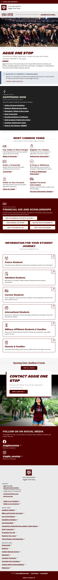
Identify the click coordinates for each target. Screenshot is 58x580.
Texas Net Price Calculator (11, 561)
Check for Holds (9, 189)
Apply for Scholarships (42, 227)
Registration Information (39, 156)
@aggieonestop (11, 445)
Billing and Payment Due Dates (12, 513)
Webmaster (6, 568)
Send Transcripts (10, 114)
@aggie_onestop (11, 456)
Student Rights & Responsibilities (13, 564)
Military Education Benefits (43, 222)
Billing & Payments (10, 156)
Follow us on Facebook (10, 501)
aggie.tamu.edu (8, 496)
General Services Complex (11, 488)
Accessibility (44, 573)
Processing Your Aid (8, 532)
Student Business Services (10, 552)
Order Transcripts (8, 529)
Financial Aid (6, 545)
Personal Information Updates (41, 191)
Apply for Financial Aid (15, 227)
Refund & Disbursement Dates (15, 108)
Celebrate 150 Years (48, 14)
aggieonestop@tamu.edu (10, 494)
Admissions (5, 555)
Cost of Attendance (8, 516)
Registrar (5, 548)
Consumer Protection (9, 558)
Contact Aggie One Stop (14, 81)
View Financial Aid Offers (15, 222)
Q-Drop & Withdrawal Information (38, 173)
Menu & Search (28, 577)
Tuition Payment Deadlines (14, 105)
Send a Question (18, 391)
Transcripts (7, 171)
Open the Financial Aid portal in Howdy (19, 218)
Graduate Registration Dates (15, 123)
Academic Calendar (8, 510)
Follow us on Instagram (11, 504)
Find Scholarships (7, 523)
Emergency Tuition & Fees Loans (16, 111)
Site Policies (35, 573)
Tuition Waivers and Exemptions (12, 539)
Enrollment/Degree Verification (16, 117)
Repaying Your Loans (9, 536)
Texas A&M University (10, 2)
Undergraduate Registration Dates (17, 120)
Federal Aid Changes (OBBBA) (15, 126)
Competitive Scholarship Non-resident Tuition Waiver (20, 526)
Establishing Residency (9, 520)
